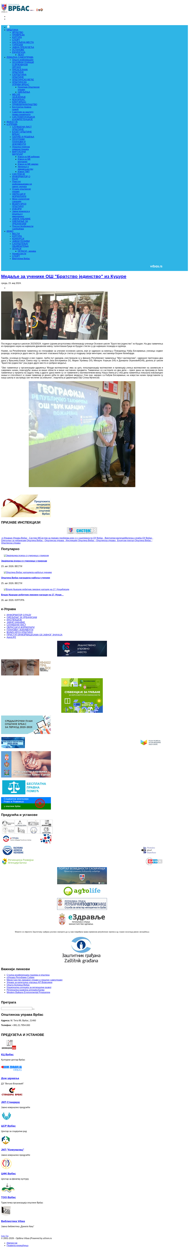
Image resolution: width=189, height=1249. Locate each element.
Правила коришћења (17, 1245)
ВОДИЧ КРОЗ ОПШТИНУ (20, 632)
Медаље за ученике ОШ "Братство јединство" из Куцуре (63, 276)
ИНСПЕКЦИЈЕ (14, 620)
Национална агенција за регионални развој (29, 987)
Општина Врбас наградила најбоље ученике (25, 578)
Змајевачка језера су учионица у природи (24, 561)
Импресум (12, 1243)
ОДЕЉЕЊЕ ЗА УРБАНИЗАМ (22, 617)
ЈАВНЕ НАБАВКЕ (16, 622)
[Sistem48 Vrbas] (82, 533)
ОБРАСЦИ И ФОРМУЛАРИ (21, 627)
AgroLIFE (11, 637)
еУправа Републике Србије (20, 977)
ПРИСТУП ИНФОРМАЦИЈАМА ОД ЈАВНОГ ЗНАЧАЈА (34, 635)
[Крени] (33, 1009)
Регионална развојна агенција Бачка (25, 990)
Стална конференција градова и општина (28, 975)
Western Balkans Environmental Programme (28, 992)
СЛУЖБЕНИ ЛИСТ (16, 625)
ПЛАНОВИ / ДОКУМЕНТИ (20, 630)
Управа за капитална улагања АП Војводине (29, 982)
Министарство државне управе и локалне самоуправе (35, 980)
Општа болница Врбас (18, 985)
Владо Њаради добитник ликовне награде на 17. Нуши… (32, 595)
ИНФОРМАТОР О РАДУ (19, 615)
